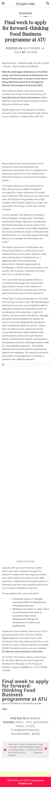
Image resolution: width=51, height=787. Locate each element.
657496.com (25, 3)
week (36, 734)
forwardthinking (25, 730)
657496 (32, 52)
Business (25, 13)
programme (20, 734)
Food (30, 726)
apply (19, 722)
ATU (29, 722)
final (20, 726)
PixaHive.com (25, 783)
